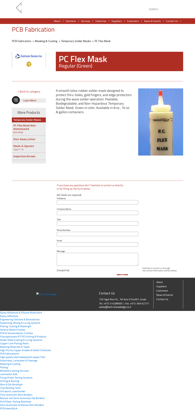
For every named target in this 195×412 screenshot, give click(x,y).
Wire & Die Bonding (11, 384)
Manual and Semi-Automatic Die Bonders (22, 398)
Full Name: (61, 198)
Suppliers (116, 21)
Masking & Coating (46, 41)
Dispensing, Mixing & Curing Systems (20, 323)
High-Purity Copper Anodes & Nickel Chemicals (25, 350)
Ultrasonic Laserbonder (12, 391)
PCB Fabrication (33, 29)
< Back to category (28, 91)
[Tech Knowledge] (21, 9)
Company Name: (64, 209)
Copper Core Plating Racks (14, 343)
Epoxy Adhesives (9, 316)
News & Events (152, 21)
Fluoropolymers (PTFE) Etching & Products (23, 336)
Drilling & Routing (9, 381)
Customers (133, 21)
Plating (4, 367)
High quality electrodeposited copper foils (22, 357)
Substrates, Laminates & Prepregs (18, 360)
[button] (178, 8)
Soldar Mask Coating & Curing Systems (21, 340)
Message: (61, 251)
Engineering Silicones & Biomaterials (20, 319)
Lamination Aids (8, 374)
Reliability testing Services (14, 371)
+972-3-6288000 (112, 303)
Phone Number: (64, 230)
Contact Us (172, 21)
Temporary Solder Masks (76, 41)
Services (85, 21)
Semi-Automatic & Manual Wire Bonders (22, 405)
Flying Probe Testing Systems (16, 377)
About (57, 21)
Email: (59, 240)
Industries (100, 21)
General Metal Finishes (12, 330)
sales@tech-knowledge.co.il (115, 307)
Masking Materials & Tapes (15, 347)
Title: (59, 219)
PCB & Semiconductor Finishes (16, 333)
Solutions (71, 21)
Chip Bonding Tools (10, 388)
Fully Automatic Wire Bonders (16, 395)
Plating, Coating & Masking (15, 326)
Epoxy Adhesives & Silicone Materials (20, 312)
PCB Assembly (8, 408)
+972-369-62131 (139, 303)
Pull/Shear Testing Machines (15, 401)
